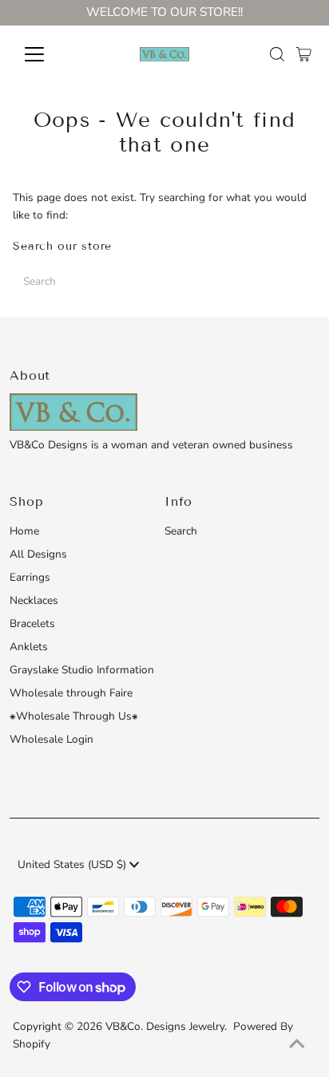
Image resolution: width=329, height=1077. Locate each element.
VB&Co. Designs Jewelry (164, 1026)
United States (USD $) (73, 864)
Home (24, 530)
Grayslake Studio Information (82, 669)
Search (180, 530)
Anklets (29, 646)
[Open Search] (277, 54)
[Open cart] (303, 54)
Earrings (30, 577)
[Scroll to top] (297, 1045)
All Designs (38, 554)
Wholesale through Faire (71, 692)
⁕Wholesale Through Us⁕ (74, 716)
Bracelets (32, 623)
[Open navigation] (49, 54)
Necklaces (34, 600)
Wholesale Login (51, 739)
